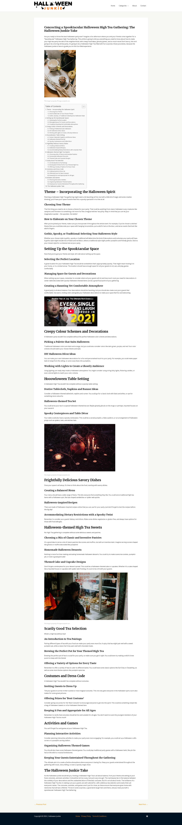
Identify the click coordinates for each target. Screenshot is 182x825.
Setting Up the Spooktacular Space (58, 118)
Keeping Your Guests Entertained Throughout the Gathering (67, 184)
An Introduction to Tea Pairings (58, 163)
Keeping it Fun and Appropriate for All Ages (62, 175)
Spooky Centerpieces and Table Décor (61, 141)
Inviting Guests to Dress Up (57, 171)
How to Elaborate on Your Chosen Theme (61, 113)
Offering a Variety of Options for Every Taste (62, 167)
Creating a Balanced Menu (57, 146)
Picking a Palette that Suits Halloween (60, 129)
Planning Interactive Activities (58, 180)
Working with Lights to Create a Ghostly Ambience (64, 133)
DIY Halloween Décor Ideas (57, 131)
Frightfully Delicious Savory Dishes (57, 143)
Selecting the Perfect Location (58, 120)
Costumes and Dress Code (55, 169)
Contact (143, 6)
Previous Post (40, 804)
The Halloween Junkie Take (55, 186)
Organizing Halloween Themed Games (61, 182)
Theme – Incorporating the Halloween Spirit (60, 109)
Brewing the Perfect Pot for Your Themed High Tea (64, 165)
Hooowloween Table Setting (56, 135)
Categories (123, 6)
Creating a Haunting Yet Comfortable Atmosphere (64, 124)
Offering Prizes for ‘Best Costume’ (59, 173)
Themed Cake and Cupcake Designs (60, 158)
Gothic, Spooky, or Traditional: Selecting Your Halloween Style (67, 116)
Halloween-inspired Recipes (58, 148)
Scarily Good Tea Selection (55, 160)
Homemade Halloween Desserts (59, 156)
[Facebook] (147, 816)
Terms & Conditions (99, 816)
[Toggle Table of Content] (82, 106)
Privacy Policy (86, 816)
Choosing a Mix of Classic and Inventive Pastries (63, 154)
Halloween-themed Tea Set (57, 139)
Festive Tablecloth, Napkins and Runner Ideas (63, 137)
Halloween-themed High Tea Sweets (58, 152)
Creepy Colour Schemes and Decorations (60, 126)
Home (113, 6)
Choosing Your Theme (56, 111)
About (134, 6)
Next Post (143, 804)
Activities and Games (53, 177)
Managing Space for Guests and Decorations (62, 122)
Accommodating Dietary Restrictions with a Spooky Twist (66, 150)
